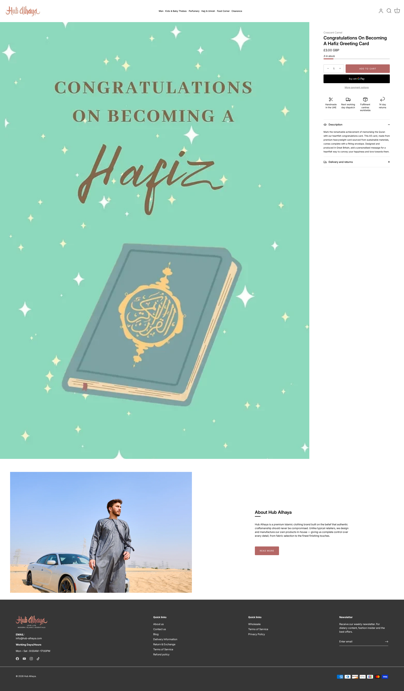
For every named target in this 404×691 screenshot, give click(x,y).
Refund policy (161, 654)
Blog (156, 634)
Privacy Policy (256, 634)
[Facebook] (17, 658)
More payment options (357, 87)
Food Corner (223, 11)
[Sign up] (386, 641)
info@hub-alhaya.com (29, 638)
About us (158, 624)
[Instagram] (31, 658)
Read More (267, 550)
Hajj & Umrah (208, 11)
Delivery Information (165, 639)
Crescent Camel (333, 32)
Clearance (237, 11)
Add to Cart (367, 68)
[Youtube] (24, 658)
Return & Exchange (164, 644)
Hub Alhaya (30, 676)
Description (335, 124)
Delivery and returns (340, 161)
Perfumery (194, 11)
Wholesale (254, 624)
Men (161, 11)
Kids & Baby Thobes (176, 11)
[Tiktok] (38, 658)
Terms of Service (163, 649)
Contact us (159, 629)
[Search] (389, 11)
